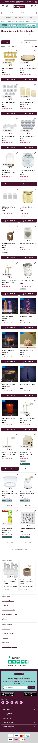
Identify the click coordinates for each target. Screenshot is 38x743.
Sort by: (21, 42)
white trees (5, 642)
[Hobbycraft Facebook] (2, 702)
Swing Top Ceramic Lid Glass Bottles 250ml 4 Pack (10, 581)
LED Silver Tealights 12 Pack (9, 103)
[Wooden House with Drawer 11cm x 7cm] (28, 442)
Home (2, 21)
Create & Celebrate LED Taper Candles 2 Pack (9, 453)
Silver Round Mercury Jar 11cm (27, 171)
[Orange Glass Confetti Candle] (28, 340)
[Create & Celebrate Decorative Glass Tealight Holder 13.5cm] (28, 481)
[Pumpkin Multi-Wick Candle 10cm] (10, 340)
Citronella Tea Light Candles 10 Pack (7, 529)
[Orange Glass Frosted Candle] (10, 408)
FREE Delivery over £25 (11, 17)
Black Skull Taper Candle (27, 384)
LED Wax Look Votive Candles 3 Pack (8, 208)
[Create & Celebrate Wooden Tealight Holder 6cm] (27, 570)
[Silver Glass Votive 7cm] (28, 270)
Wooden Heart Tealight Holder (8, 244)
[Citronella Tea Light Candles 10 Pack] (10, 518)
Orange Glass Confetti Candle (26, 351)
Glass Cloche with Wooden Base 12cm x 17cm (8, 171)
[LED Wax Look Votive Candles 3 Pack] (10, 196)
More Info (28, 469)
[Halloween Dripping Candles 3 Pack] (10, 306)
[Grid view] (36, 46)
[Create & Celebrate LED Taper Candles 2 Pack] (10, 442)
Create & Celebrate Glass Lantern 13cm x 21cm (9, 281)
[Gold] (25, 180)
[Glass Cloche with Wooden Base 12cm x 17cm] (10, 160)
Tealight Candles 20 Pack (27, 528)
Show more (7, 589)
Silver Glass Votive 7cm (27, 280)
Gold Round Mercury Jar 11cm (27, 208)
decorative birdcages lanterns (9, 647)
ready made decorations (8, 633)
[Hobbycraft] (19, 7)
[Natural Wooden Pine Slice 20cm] (28, 58)
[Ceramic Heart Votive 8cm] (28, 233)
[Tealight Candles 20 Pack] (28, 518)
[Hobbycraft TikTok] (21, 702)
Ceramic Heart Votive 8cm (28, 243)
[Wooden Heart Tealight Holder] (10, 233)
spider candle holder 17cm (9, 614)
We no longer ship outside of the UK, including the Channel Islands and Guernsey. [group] (18, 2)
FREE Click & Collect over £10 (25, 17)
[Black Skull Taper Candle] (28, 374)
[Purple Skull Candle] (28, 306)
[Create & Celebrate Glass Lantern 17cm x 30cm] (28, 408)
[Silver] (21, 180)
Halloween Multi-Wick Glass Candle (8, 385)
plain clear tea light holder (8, 610)
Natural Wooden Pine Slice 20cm (28, 69)
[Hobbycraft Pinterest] (16, 702)
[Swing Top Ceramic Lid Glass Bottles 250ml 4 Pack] (10, 570)
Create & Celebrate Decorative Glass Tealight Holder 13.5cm (27, 493)
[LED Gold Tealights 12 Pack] (10, 58)
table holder (5, 605)
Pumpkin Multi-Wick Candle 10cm (8, 351)
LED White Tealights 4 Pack (8, 137)
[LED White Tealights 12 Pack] (28, 126)
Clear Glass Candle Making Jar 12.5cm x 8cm (9, 492)
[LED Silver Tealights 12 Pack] (10, 92)
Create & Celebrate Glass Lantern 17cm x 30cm (27, 419)
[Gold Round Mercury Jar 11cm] (28, 196)
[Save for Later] (17, 51)
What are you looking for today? (20, 13)
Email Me (31, 687)
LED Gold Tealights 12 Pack (8, 69)
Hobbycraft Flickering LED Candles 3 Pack (28, 103)
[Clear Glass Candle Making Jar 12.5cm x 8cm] (10, 481)
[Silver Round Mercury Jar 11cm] (28, 160)
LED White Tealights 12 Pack (27, 137)
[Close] (36, 2)
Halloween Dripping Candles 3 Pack (7, 317)
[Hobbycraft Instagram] (12, 702)
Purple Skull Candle (26, 316)
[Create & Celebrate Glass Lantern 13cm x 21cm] (10, 270)
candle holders (6, 629)
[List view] (32, 46)
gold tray (4, 619)
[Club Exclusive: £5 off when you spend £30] (19, 25)
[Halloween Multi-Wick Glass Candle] (10, 374)
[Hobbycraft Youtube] (7, 702)
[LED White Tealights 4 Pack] (10, 126)
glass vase (5, 638)
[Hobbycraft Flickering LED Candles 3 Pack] (28, 92)
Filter (6, 42)
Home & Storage (11, 21)
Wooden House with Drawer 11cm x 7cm (26, 453)
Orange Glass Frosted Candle (8, 419)
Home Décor (21, 21)
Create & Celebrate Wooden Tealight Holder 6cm (27, 581)
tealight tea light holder (8, 601)
